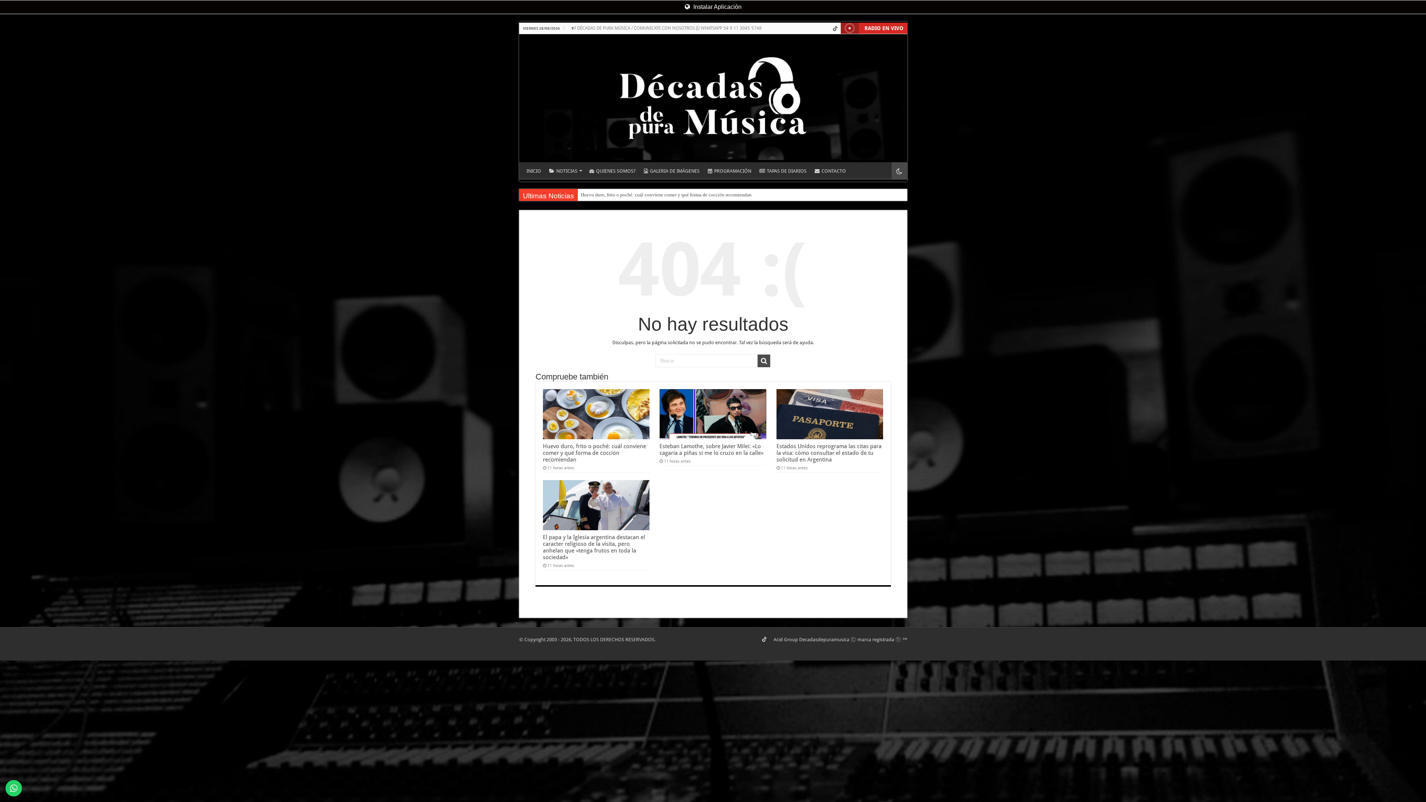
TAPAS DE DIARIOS (787, 171)
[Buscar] (764, 361)
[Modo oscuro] (899, 171)
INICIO (534, 171)
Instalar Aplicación (717, 7)
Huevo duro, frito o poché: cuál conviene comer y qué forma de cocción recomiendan (666, 195)
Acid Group (786, 639)
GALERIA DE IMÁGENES (675, 171)
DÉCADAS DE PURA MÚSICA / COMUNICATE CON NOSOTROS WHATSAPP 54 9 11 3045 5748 (669, 28)
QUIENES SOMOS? (616, 171)
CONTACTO (833, 171)
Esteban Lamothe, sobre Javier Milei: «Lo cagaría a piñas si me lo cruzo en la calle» (712, 449)
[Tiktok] (835, 28)
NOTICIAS (566, 171)
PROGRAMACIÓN (732, 171)
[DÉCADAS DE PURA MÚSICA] (713, 98)
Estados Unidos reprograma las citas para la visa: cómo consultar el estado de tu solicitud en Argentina (829, 453)
